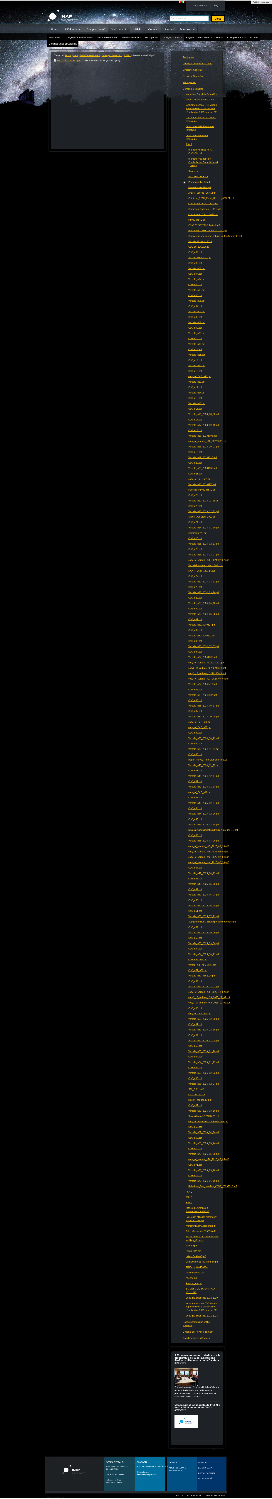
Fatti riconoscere (261, 2)
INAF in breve (73, 29)
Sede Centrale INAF (90, 55)
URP (137, 29)
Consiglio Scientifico (172, 37)
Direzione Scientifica (130, 37)
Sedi (75, 55)
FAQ (216, 5)
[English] (180, 2)
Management (151, 37)
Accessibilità (194, 1495)
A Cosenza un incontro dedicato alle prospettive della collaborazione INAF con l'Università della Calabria (197, 1358)
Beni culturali (187, 29)
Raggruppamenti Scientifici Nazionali (205, 37)
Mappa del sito (200, 5)
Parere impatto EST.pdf (69, 60)
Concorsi (203, 1462)
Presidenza (54, 37)
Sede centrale (119, 29)
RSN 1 (127, 55)
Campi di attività (96, 29)
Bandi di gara (205, 1468)
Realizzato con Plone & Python (55, 1497)
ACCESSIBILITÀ (205, 1479)
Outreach (153, 29)
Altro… (214, 1449)
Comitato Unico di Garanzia (63, 44)
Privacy (173, 1462)
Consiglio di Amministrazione (78, 37)
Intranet (169, 29)
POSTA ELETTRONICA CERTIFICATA (153, 1467)
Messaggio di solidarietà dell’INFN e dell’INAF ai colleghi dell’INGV (197, 1406)
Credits (179, 1495)
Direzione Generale (107, 37)
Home (54, 29)
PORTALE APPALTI (206, 1473)
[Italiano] (183, 2)
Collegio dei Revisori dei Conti (242, 37)
